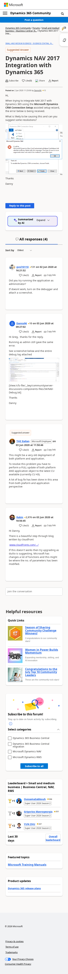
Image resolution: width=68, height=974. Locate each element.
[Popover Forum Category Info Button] (11, 724)
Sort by (9, 250)
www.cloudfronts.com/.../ (24, 544)
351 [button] (57, 811)
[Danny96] (12, 323)
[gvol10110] (12, 267)
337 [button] (40, 824)
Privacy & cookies (14, 941)
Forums (36, 28)
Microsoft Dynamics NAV (27, 751)
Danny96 (37, 90)
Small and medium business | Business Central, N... (32, 29)
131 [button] (33, 267)
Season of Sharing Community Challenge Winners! (40, 630)
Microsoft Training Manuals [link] (27, 865)
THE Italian (22, 441)
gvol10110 (22, 267)
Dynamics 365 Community (30, 13)
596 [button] (50, 799)
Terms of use (11, 946)
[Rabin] (12, 517)
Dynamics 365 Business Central (31, 738)
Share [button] (42, 80)
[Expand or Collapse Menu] (5, 13)
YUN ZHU (29, 824)
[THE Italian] (12, 441)
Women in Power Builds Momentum (41, 651)
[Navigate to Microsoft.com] (13, 5)
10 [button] (45, 90)
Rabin (19, 517)
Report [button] (55, 80)
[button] (62, 14)
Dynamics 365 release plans (24, 888)
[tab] (31, 240)
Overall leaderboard (53, 838)
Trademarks (11, 952)
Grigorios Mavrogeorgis (38, 811)
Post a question (34, 20)
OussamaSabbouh (35, 799)
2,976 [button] (29, 517)
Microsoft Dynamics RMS (27, 757)
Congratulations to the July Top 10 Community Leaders (41, 672)
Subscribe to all (34, 766)
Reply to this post (20, 205)
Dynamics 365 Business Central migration (31, 745)
